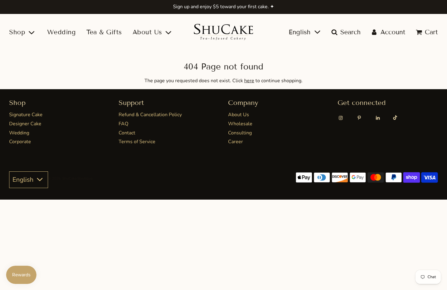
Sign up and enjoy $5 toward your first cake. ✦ (223, 6)
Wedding (61, 32)
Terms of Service (137, 141)
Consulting (240, 133)
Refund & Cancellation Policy (150, 114)
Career (235, 141)
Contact (127, 133)
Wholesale (240, 123)
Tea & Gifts (104, 32)
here (249, 80)
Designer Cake (25, 123)
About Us (238, 114)
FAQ (123, 123)
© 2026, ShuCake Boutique (70, 178)
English (301, 32)
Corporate (20, 141)
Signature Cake (26, 114)
